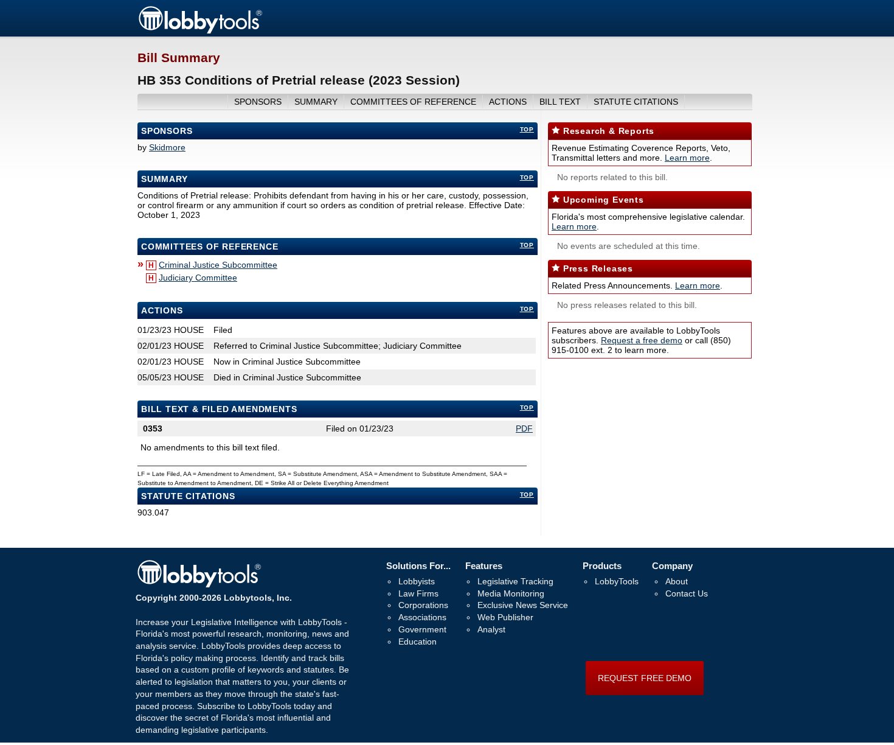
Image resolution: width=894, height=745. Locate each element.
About (676, 581)
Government (422, 629)
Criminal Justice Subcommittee (218, 265)
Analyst (491, 629)
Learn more (687, 158)
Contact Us (686, 593)
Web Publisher (505, 617)
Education (417, 641)
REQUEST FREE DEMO (644, 678)
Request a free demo (641, 340)
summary (316, 102)
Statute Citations (636, 102)
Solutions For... (418, 566)
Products (602, 566)
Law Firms (418, 593)
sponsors (258, 102)
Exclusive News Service (522, 605)
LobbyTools (617, 581)
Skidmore (167, 147)
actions (508, 102)
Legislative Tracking (515, 581)
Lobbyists (416, 581)
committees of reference (413, 102)
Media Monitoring (510, 593)
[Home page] (200, 32)
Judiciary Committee (198, 277)
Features (483, 566)
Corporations (423, 605)
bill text (560, 102)
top (527, 129)
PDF (524, 428)
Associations (422, 617)
